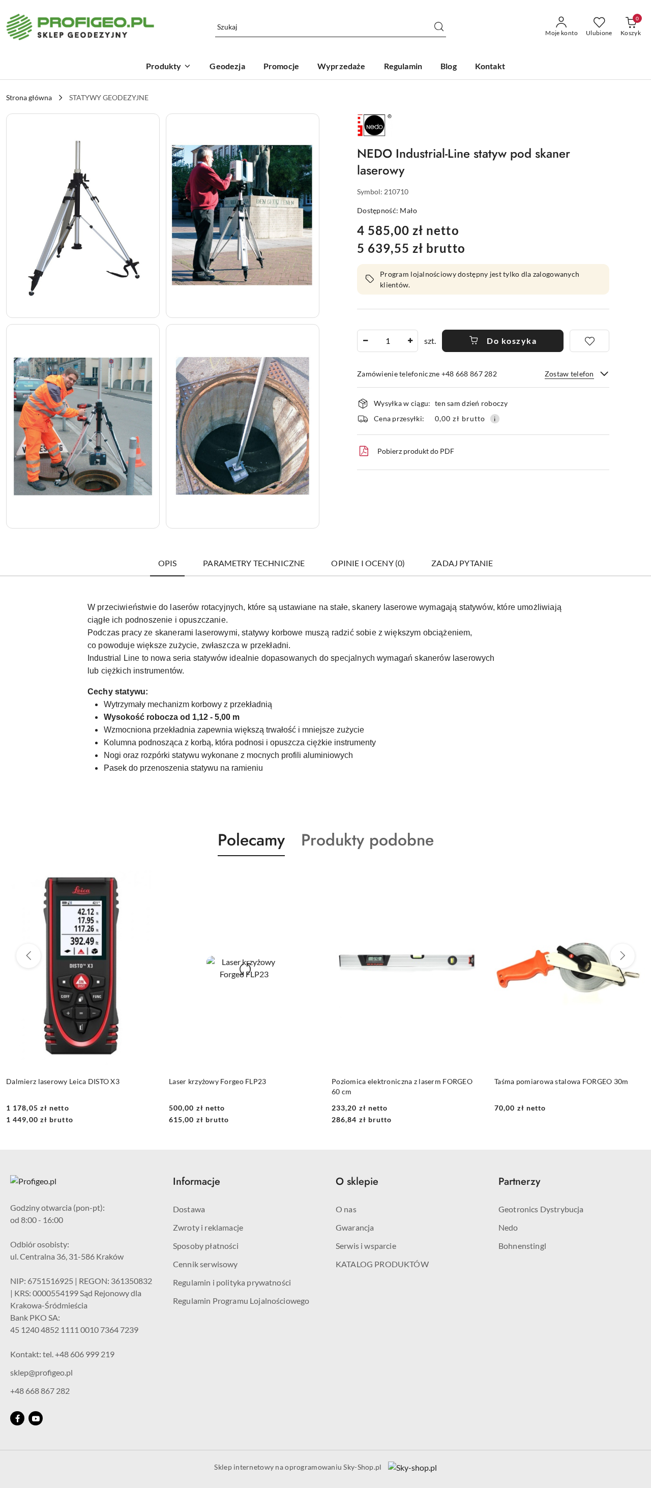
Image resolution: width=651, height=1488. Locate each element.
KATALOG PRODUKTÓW (382, 1264)
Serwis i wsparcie (366, 1245)
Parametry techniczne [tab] (254, 563)
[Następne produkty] (622, 955)
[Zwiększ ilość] (410, 341)
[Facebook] (17, 1418)
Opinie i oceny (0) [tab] (368, 563)
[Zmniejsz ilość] (365, 341)
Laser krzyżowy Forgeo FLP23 (218, 1081)
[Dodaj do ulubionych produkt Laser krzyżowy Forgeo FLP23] (307, 880)
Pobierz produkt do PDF (415, 451)
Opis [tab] (167, 563)
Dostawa (189, 1209)
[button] (83, 215)
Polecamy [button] (251, 840)
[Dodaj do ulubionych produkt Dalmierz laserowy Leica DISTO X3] (145, 880)
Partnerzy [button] (519, 1181)
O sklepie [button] (357, 1181)
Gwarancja (355, 1227)
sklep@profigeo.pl (41, 1372)
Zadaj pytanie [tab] (462, 563)
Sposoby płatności (206, 1245)
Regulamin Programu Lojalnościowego (241, 1300)
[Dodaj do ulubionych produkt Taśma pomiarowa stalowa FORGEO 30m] (633, 880)
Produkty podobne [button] (367, 840)
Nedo (508, 1227)
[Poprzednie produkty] (28, 955)
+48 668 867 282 (40, 1390)
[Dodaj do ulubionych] (589, 341)
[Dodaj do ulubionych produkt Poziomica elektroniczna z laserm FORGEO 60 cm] (470, 880)
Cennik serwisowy (205, 1264)
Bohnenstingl (522, 1245)
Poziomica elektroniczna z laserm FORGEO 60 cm (402, 1086)
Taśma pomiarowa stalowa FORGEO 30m (561, 1081)
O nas (346, 1209)
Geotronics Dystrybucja (541, 1209)
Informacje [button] (196, 1181)
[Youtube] (35, 1418)
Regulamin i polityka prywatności (232, 1282)
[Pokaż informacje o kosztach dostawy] (494, 418)
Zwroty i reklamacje (208, 1227)
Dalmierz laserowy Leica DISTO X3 (63, 1081)
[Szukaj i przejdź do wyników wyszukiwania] (439, 27)
